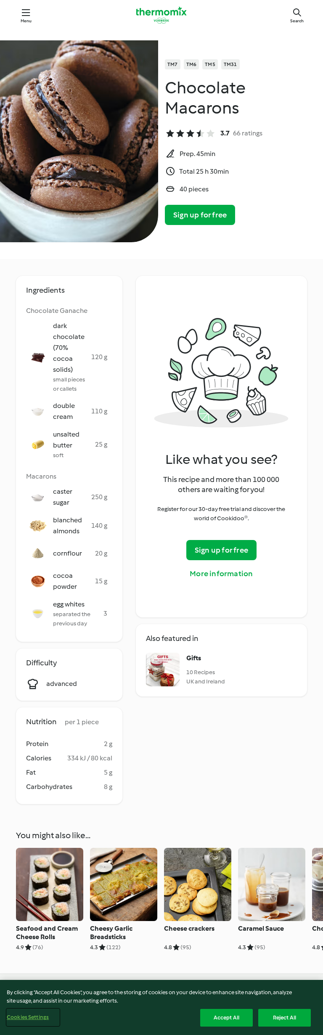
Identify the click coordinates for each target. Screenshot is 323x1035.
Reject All (284, 1017)
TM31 (230, 64)
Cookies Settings (28, 1017)
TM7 (172, 64)
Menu (26, 21)
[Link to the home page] (161, 15)
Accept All (226, 1017)
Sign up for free (200, 215)
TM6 (191, 64)
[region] (161, 1007)
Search (297, 21)
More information (221, 573)
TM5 (210, 64)
